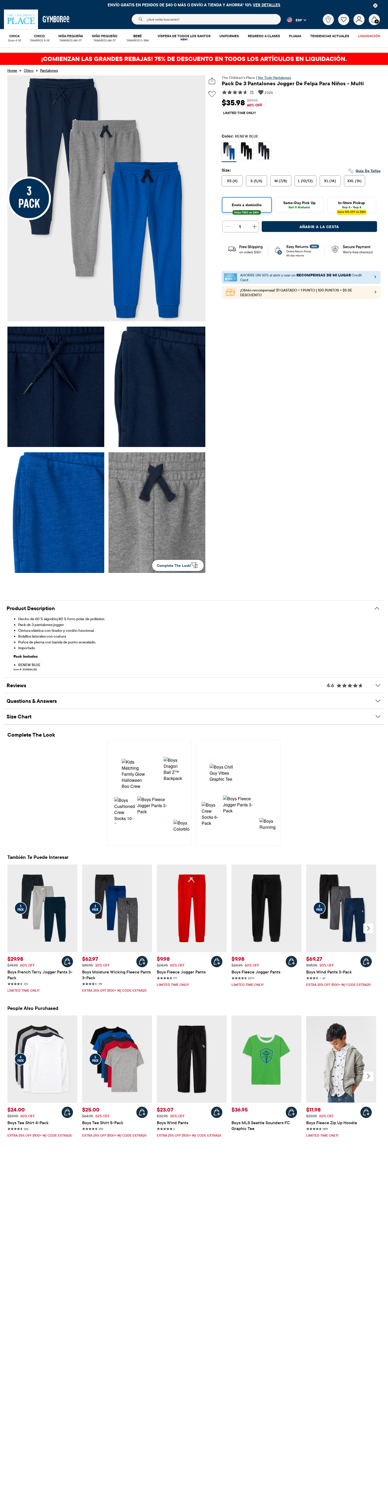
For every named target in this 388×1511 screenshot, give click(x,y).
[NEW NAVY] (264, 152)
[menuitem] (14, 36)
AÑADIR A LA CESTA (319, 226)
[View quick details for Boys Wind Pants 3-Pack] (366, 961)
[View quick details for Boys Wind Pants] (217, 1112)
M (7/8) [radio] (281, 180)
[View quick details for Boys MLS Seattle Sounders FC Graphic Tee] (291, 1112)
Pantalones (49, 70)
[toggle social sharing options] (212, 81)
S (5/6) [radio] (256, 180)
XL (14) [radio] (330, 180)
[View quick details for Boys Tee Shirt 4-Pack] (67, 1112)
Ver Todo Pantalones (274, 77)
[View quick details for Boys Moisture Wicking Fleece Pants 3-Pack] (142, 961)
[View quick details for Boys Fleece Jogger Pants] (217, 961)
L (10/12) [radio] (305, 180)
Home (12, 70)
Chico (29, 70)
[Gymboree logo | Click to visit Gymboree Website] (56, 19)
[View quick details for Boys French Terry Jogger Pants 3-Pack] (67, 961)
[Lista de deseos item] (345, 23)
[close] (375, 5)
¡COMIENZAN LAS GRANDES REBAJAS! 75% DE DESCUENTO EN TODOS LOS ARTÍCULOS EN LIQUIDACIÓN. (194, 59)
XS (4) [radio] (232, 180)
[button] (293, 19)
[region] (194, 5)
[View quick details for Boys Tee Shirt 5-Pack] (142, 1112)
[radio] (229, 151)
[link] (328, 19)
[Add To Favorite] (212, 94)
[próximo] (368, 928)
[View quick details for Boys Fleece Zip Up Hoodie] (366, 1112)
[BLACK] (246, 152)
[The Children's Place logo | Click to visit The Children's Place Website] (21, 19)
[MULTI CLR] (229, 152)
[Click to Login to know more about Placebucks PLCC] (375, 293)
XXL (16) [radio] (354, 180)
